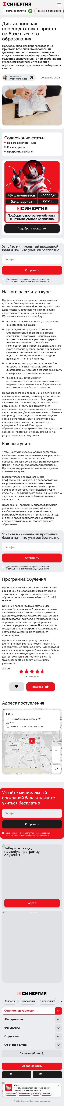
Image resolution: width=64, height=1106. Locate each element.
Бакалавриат (28, 1001)
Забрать (32, 903)
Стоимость (46, 1094)
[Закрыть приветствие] (3, 1083)
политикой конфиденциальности (34, 281)
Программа (11, 1094)
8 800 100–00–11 (35, 727)
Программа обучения (20, 151)
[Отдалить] (56, 759)
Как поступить (16, 147)
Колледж (9, 1001)
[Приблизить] (56, 750)
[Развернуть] (56, 768)
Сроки (36, 1094)
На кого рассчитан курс (21, 142)
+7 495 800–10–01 (18, 727)
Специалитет (47, 1001)
